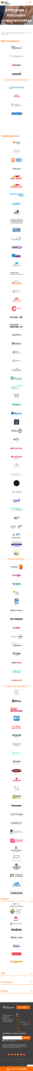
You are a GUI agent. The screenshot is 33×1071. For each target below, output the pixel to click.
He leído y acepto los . (16, 1041)
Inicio (2, 33)
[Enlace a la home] (6, 2)
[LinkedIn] (21, 1054)
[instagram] (12, 1054)
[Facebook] (9, 1054)
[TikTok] (24, 1054)
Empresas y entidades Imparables (15, 33)
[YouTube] (18, 1054)
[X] (15, 1054)
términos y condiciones (22, 1041)
